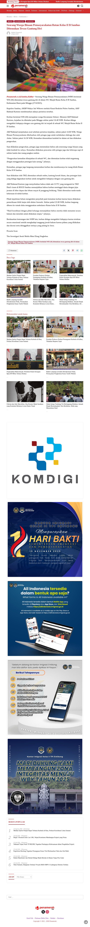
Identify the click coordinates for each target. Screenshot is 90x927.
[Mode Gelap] (78, 6)
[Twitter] (43, 912)
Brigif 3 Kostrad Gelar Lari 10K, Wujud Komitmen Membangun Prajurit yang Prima (40, 837)
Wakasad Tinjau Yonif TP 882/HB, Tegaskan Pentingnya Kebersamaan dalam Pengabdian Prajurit (44, 844)
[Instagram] (47, 912)
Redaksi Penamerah (16, 32)
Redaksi (52, 918)
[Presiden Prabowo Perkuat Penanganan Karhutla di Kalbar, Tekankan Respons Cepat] (45, 266)
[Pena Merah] (19, 6)
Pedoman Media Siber (42, 918)
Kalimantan (19, 21)
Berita (10, 21)
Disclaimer (60, 918)
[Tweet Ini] (68, 250)
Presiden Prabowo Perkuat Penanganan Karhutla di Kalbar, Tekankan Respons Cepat (43, 277)
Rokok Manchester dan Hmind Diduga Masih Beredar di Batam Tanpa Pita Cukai (39, 858)
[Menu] (8, 6)
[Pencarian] (82, 6)
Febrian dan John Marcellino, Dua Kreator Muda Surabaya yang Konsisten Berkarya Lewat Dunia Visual (43, 302)
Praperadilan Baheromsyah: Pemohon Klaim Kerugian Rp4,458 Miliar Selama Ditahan (71, 277)
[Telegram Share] (77, 250)
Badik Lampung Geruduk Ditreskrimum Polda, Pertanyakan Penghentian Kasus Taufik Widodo (57, 1)
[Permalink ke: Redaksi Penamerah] (8, 33)
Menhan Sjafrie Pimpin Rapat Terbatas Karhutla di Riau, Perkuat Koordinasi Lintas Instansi (17, 277)
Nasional (30, 21)
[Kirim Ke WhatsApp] (81, 250)
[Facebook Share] (64, 250)
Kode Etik (30, 918)
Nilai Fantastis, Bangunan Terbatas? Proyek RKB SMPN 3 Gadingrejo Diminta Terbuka (41, 865)
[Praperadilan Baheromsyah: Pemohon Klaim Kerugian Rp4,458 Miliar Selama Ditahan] (71, 266)
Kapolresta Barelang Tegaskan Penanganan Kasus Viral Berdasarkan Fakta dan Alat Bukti (41, 851)
